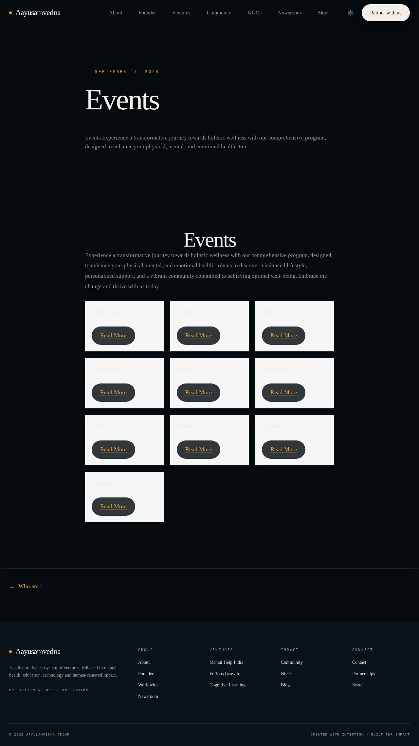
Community (219, 12)
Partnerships (363, 673)
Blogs (323, 12)
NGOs (255, 12)
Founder (147, 12)
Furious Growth (224, 673)
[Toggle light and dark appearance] (350, 13)
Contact (187, 311)
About (115, 12)
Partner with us (385, 12)
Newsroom (289, 12)
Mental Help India (226, 662)
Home (184, 368)
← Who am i (25, 586)
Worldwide (105, 311)
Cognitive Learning (228, 684)
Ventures (181, 12)
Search (358, 684)
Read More (113, 335)
